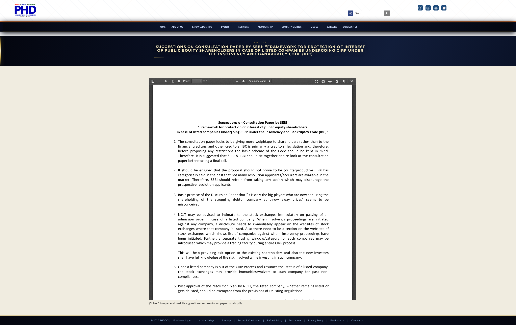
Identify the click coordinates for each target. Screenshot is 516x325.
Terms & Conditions (249, 320)
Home (162, 26)
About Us (177, 26)
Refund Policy (274, 320)
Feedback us (337, 320)
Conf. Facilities (292, 26)
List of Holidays (206, 320)
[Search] (387, 13)
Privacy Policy (315, 320)
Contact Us (350, 26)
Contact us (357, 320)
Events (225, 26)
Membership (265, 26)
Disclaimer (295, 320)
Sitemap (226, 320)
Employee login (181, 320)
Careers (332, 26)
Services (243, 26)
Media (314, 26)
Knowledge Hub (202, 26)
